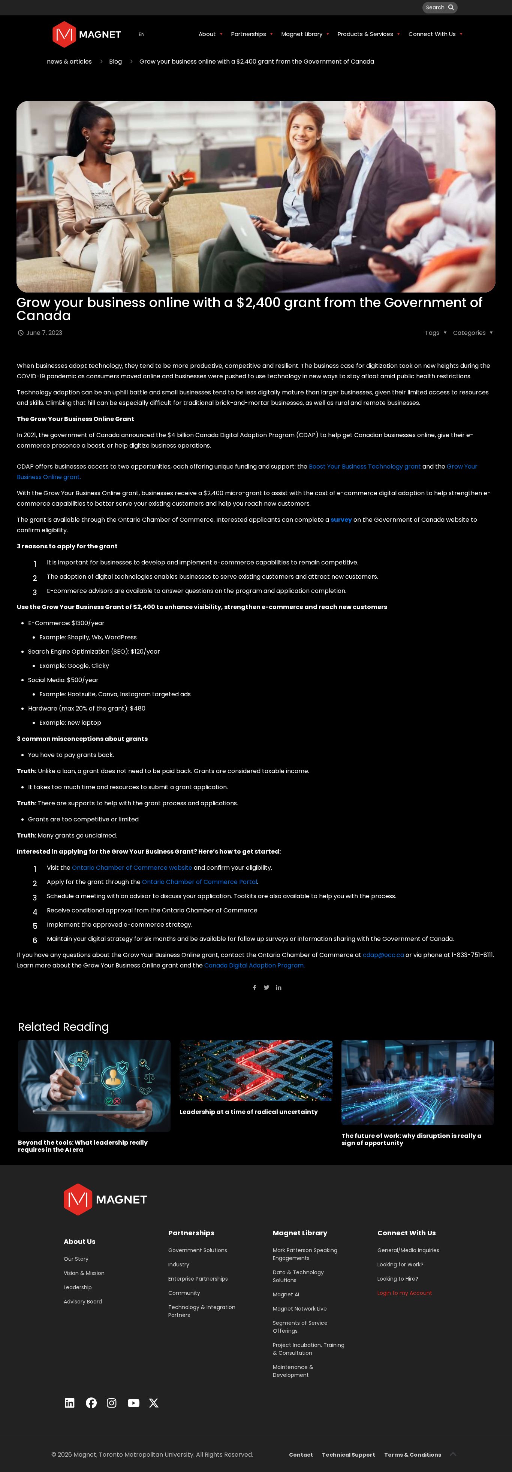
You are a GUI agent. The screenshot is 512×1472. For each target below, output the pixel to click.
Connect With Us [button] (432, 34)
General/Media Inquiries (408, 1250)
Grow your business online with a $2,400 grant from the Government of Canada (256, 61)
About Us (80, 1241)
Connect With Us (406, 1233)
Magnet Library (300, 1233)
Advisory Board (83, 1301)
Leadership (78, 1287)
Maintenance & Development (293, 1371)
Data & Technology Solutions (298, 1276)
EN (142, 34)
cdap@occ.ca (383, 955)
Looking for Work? (400, 1264)
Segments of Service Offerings (300, 1327)
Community (184, 1293)
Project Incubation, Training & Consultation (308, 1349)
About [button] (207, 34)
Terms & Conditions (412, 1455)
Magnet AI (286, 1294)
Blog (115, 61)
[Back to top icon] (453, 1454)
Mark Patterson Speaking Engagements (305, 1254)
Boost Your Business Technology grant (365, 466)
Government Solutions (197, 1250)
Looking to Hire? (397, 1278)
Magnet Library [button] (301, 34)
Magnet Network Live (300, 1308)
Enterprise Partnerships (198, 1278)
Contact (301, 1455)
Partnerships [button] (248, 34)
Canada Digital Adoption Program (254, 965)
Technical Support (348, 1455)
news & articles (69, 61)
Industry (178, 1264)
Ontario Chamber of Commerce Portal (199, 882)
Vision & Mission (84, 1273)
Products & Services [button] (365, 34)
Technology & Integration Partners (201, 1311)
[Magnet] (86, 34)
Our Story (76, 1259)
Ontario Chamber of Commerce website (132, 867)
